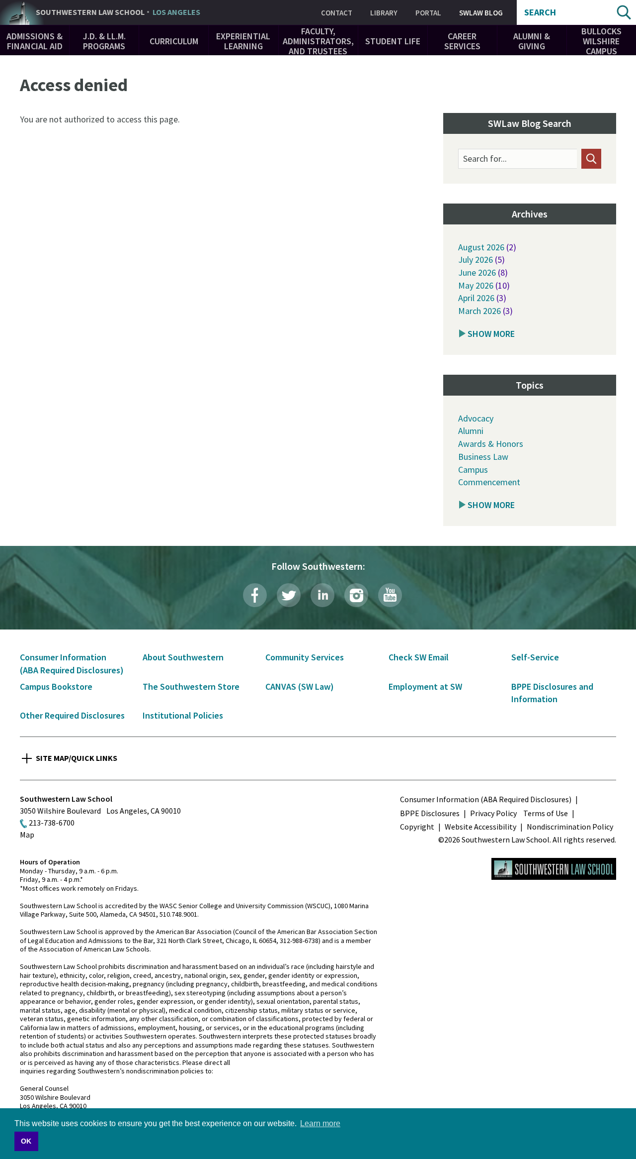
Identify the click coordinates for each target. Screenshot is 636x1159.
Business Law (483, 456)
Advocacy (475, 418)
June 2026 (477, 272)
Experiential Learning (243, 41)
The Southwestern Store (191, 686)
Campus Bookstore (56, 686)
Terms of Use (545, 813)
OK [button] (26, 1141)
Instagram (356, 595)
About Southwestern (183, 657)
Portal (428, 12)
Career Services (462, 41)
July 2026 (475, 259)
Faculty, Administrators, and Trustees (318, 41)
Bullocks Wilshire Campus (601, 41)
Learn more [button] (320, 1123)
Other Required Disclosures (72, 715)
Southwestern (118, 12)
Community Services (304, 657)
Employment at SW (425, 686)
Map (27, 835)
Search (540, 12)
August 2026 (481, 247)
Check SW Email (419, 657)
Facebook (255, 595)
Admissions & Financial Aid (34, 41)
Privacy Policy (493, 813)
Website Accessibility (480, 827)
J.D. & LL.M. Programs (104, 41)
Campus (473, 469)
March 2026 (479, 310)
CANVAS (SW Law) (299, 686)
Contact (336, 12)
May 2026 (475, 285)
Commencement (489, 482)
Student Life (392, 41)
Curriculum (174, 41)
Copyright (417, 827)
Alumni (470, 430)
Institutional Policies (183, 715)
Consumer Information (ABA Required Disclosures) (485, 799)
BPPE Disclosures (430, 813)
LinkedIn (322, 595)
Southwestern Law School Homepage (554, 868)
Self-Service (535, 657)
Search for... (485, 158)
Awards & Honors (490, 443)
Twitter (289, 595)
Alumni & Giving (531, 41)
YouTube (390, 595)
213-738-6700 (52, 823)
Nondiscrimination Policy (570, 827)
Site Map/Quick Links (76, 758)
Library (384, 12)
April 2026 (476, 298)
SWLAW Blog (481, 12)
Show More (491, 333)
